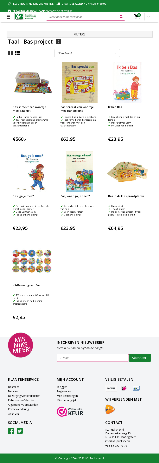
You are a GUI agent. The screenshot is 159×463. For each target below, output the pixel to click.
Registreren (64, 391)
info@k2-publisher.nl (117, 441)
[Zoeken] (121, 16)
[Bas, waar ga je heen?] (80, 171)
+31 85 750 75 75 (116, 445)
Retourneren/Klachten (21, 400)
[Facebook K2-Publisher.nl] (11, 432)
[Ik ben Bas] (127, 82)
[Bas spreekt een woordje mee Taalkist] (32, 82)
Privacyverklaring (18, 409)
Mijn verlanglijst (66, 400)
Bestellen (14, 387)
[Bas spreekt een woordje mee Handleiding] (80, 82)
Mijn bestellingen (67, 396)
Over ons (13, 413)
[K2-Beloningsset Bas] (32, 261)
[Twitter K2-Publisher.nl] (20, 432)
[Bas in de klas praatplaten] (127, 171)
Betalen (13, 391)
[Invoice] (111, 388)
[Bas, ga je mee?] (32, 171)
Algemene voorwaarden (23, 404)
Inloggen (62, 387)
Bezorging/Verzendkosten (24, 396)
